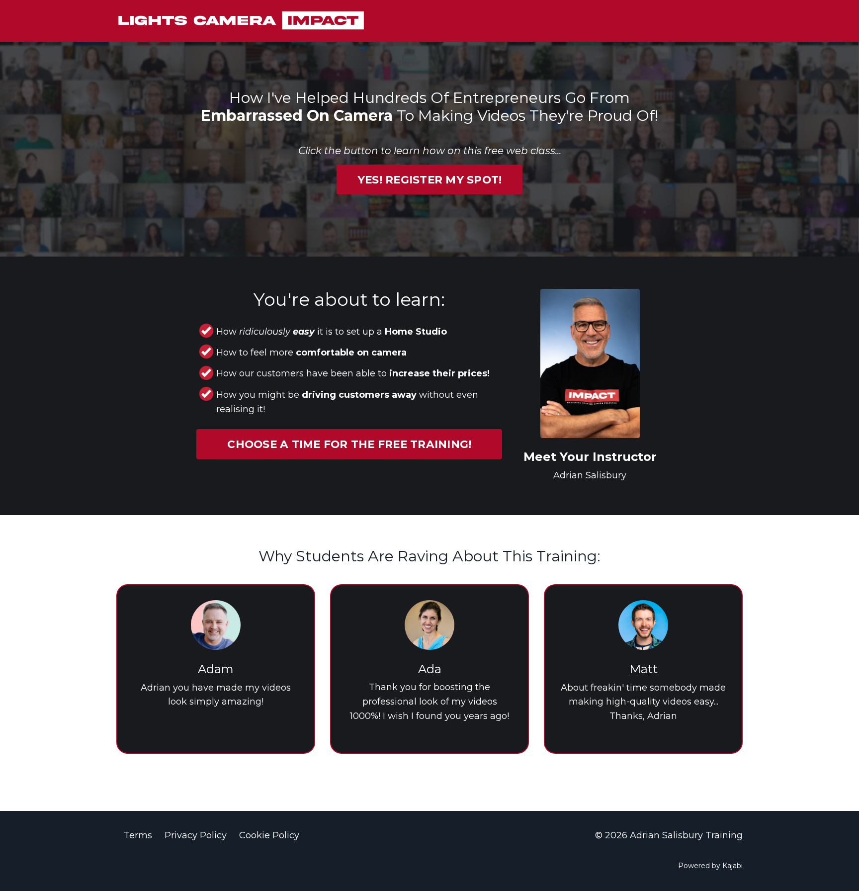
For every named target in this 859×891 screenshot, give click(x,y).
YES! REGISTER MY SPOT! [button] (429, 179)
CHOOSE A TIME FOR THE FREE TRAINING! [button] (349, 444)
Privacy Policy (196, 835)
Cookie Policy (269, 835)
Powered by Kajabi (710, 865)
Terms (138, 835)
